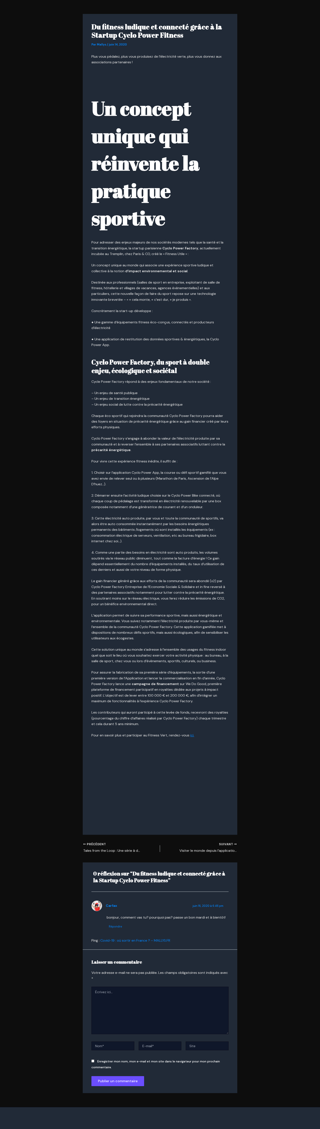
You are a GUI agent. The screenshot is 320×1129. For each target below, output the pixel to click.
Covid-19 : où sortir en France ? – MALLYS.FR (135, 940)
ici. (192, 735)
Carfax (111, 906)
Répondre (115, 926)
